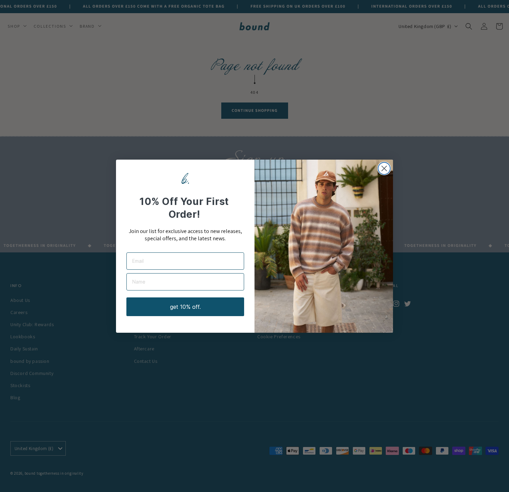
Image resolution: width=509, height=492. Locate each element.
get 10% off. (185, 306)
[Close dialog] (384, 168)
